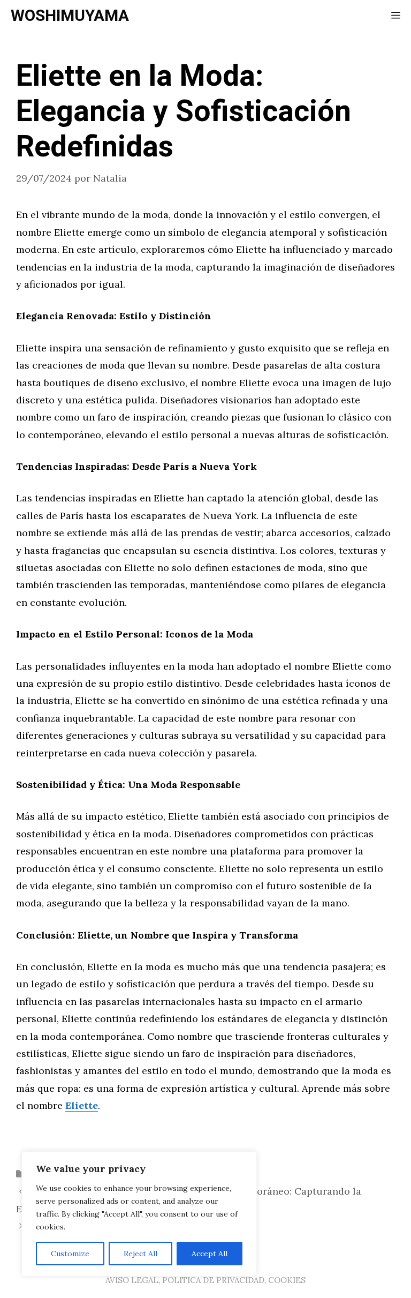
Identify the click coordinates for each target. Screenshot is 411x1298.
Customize (70, 1253)
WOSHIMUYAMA (70, 16)
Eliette (81, 1105)
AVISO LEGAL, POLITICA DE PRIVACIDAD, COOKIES (205, 1280)
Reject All (140, 1253)
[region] (139, 1214)
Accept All (209, 1253)
